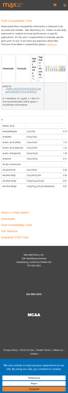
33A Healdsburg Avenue (34, 258)
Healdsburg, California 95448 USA (34, 262)
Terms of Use (27, 349)
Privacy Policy (10, 349)
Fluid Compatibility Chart (16, 225)
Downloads (8, 218)
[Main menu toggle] (65, 5)
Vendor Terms (43, 349)
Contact (34, 353)
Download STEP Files (15, 237)
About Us (58, 349)
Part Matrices (9, 231)
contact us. (51, 44)
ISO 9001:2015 (34, 294)
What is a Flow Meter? (15, 212)
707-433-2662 (34, 265)
